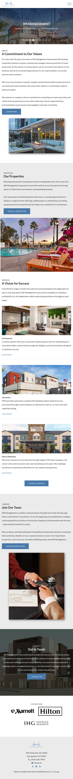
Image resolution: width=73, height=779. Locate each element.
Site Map (31, 772)
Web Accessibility (20, 772)
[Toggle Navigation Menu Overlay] (69, 4)
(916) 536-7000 (38, 759)
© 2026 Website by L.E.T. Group (47, 772)
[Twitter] (36, 766)
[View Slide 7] (43, 40)
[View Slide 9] (49, 40)
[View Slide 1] (24, 40)
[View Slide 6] (40, 40)
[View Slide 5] (36, 40)
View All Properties (17, 211)
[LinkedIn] (40, 766)
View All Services (36, 483)
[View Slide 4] (33, 40)
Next (70, 244)
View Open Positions (15, 546)
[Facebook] (32, 766)
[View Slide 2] (27, 40)
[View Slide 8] (46, 40)
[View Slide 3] (30, 40)
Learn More (11, 112)
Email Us (38, 763)
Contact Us (36, 677)
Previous (2, 244)
